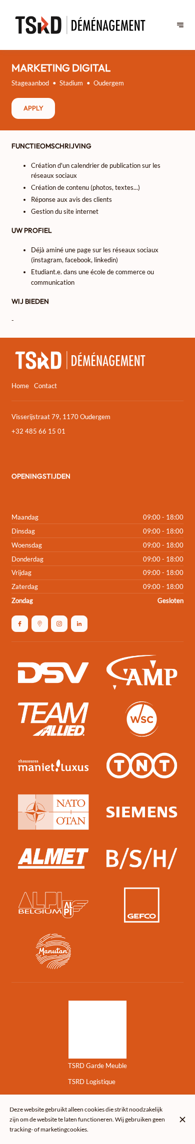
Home (20, 386)
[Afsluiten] (182, 1120)
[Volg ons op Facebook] (20, 623)
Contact (45, 386)
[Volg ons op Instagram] (59, 623)
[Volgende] (180, 25)
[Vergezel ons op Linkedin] (79, 623)
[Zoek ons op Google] (40, 623)
